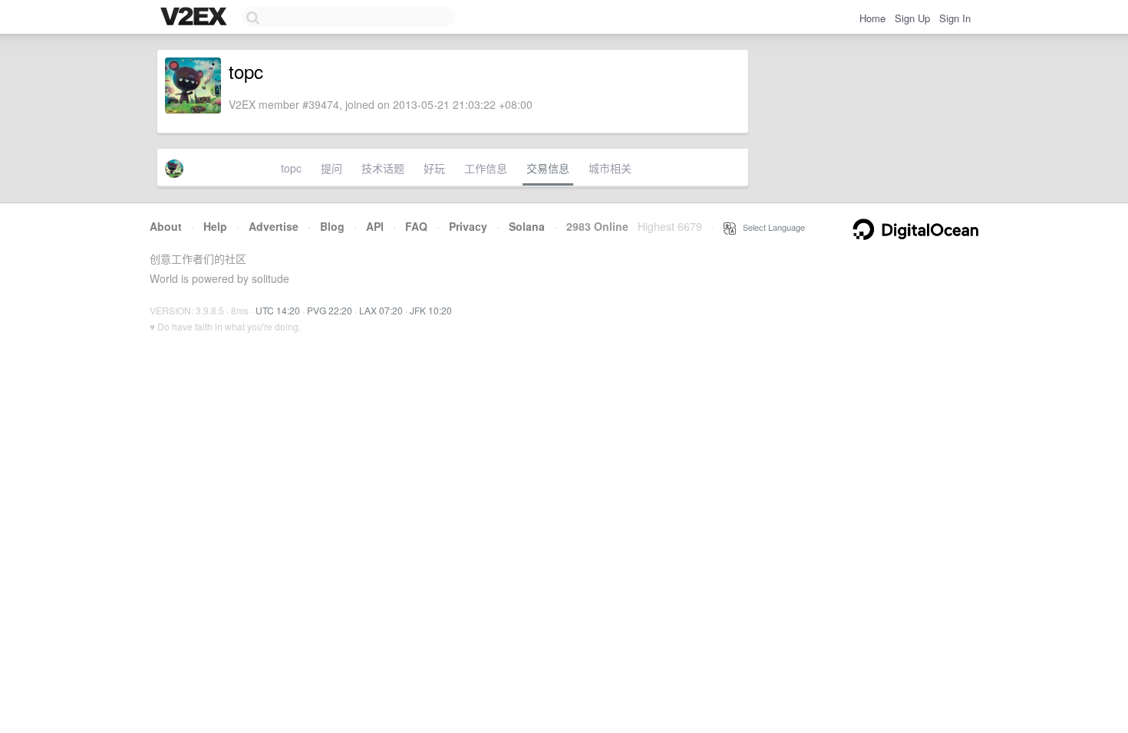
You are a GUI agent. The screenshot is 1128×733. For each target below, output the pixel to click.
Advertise (273, 226)
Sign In (955, 18)
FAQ (416, 226)
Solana (527, 226)
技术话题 (382, 168)
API (375, 226)
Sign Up (912, 18)
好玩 (434, 168)
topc (291, 168)
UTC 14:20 (278, 310)
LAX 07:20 (381, 310)
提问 (331, 168)
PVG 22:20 (329, 310)
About (166, 226)
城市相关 (610, 168)
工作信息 (485, 168)
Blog (332, 226)
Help (215, 226)
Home (872, 18)
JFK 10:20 (431, 310)
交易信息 (547, 168)
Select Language (770, 227)
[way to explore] (195, 18)
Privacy (468, 226)
